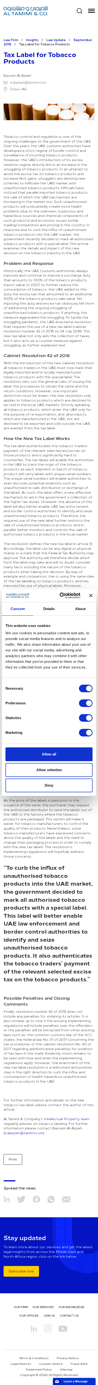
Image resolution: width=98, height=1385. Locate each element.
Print (13, 1159)
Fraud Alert (79, 1364)
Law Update (56, 40)
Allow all (49, 754)
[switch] (86, 703)
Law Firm (11, 40)
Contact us (69, 1315)
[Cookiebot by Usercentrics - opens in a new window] (60, 595)
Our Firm (21, 1307)
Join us (49, 1315)
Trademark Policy (39, 1369)
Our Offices (29, 1315)
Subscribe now (21, 1271)
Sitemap (66, 1369)
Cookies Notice (51, 1364)
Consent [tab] (17, 609)
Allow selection (49, 770)
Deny (49, 785)
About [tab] (80, 609)
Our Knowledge (71, 1307)
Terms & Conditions (34, 1358)
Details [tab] (49, 609)
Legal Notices (21, 1364)
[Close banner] (91, 595)
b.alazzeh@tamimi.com (28, 82)
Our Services (43, 1307)
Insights (32, 40)
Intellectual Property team (66, 1119)
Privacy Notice (68, 1358)
